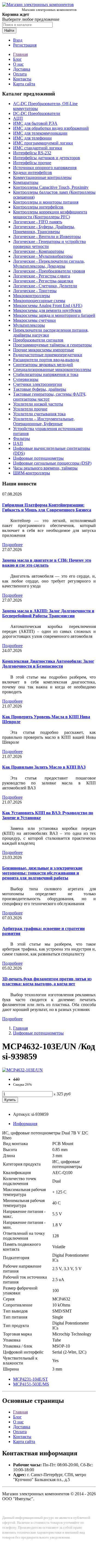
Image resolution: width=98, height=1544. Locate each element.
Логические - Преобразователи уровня (49, 271)
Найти (9, 30)
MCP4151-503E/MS (31, 1384)
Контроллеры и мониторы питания (45, 202)
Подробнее (12, 544)
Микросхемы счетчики (34, 320)
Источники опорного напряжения (44, 167)
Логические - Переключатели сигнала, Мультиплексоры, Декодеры (49, 263)
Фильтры (21, 438)
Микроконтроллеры (31, 295)
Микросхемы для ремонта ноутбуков (47, 310)
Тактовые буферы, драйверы (39, 389)
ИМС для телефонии (32, 138)
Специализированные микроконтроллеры (52, 369)
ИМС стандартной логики (37, 148)
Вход (17, 40)
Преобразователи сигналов (38, 340)
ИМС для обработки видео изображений (51, 128)
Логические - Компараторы (38, 251)
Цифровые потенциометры (38, 458)
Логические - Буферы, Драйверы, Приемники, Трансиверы (44, 229)
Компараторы (25, 182)
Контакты (22, 79)
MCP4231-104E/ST (30, 1379)
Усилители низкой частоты (38, 404)
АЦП (18, 118)
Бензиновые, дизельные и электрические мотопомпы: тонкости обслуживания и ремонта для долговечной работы (42, 873)
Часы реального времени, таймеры (45, 468)
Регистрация (24, 45)
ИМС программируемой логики (43, 143)
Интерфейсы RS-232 (32, 152)
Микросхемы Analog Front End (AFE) (47, 305)
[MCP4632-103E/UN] (22, 1070)
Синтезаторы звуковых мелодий (43, 364)
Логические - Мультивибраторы (43, 256)
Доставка (21, 69)
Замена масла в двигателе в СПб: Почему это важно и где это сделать (46, 562)
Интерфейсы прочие (32, 162)
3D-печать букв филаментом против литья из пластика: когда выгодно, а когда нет (46, 981)
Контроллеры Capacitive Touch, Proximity (50, 187)
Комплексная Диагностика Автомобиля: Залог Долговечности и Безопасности (48, 663)
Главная (20, 54)
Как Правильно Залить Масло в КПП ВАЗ (43, 767)
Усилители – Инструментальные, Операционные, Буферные (44, 421)
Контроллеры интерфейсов (38, 207)
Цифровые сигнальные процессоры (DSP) (52, 463)
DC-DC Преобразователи (36, 113)
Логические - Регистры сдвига (41, 276)
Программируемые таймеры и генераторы (52, 345)
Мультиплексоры (29, 325)
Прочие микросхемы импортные (43, 349)
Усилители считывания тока (39, 414)
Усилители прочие (30, 409)
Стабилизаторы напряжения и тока (45, 374)
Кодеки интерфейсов (32, 172)
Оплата (20, 74)
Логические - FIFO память (37, 221)
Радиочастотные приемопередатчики (47, 354)
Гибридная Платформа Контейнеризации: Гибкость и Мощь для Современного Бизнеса (46, 507)
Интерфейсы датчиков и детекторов (46, 157)
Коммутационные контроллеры (42, 177)
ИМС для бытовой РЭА (35, 123)
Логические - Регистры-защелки (43, 281)
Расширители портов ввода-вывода (46, 359)
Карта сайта (24, 84)
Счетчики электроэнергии (37, 384)
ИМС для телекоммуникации (40, 133)
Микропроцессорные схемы (39, 300)
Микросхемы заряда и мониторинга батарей (54, 315)
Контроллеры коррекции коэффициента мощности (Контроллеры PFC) (50, 214)
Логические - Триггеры (35, 290)
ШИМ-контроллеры (31, 473)
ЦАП (18, 443)
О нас (18, 64)
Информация (25, 1123)
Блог (17, 59)
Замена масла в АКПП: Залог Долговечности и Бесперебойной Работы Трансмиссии (48, 613)
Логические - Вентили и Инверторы (47, 236)
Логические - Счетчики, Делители (45, 285)
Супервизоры (25, 379)
